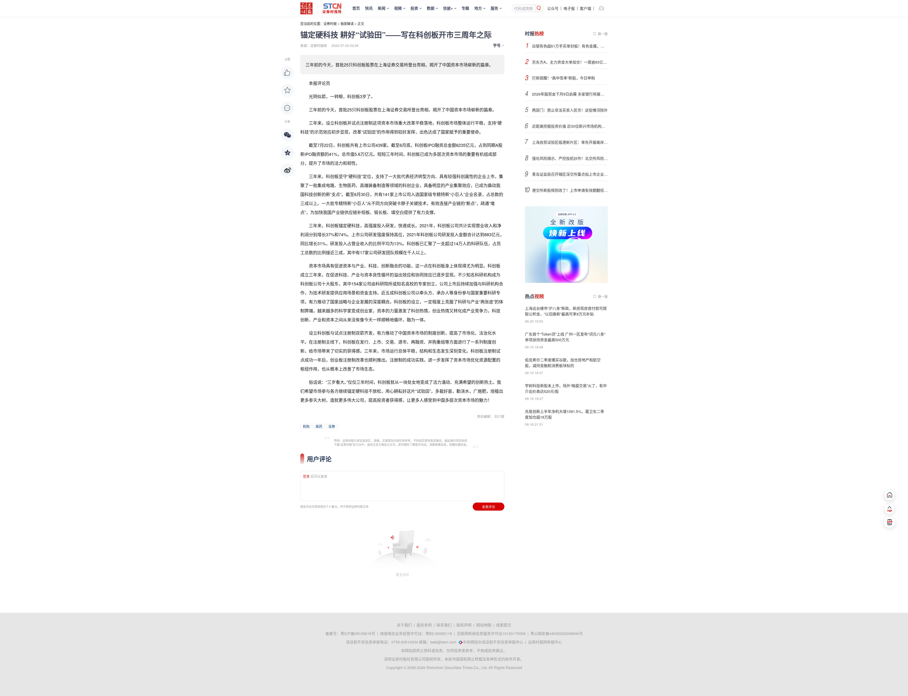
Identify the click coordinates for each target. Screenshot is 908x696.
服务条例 (424, 625)
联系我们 (444, 625)
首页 (356, 8)
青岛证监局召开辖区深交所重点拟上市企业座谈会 (570, 174)
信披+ (448, 8)
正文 (361, 23)
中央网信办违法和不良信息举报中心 (493, 642)
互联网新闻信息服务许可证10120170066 (491, 633)
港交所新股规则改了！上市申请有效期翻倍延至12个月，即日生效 (570, 190)
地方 (478, 8)
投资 (414, 8)
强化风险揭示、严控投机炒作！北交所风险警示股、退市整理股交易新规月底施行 (570, 158)
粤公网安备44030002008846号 (556, 633)
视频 (398, 8)
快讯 (369, 8)
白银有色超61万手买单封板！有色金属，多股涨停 (570, 46)
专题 (465, 8)
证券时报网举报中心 (545, 642)
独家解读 (347, 23)
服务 (494, 8)
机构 (306, 426)
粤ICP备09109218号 (357, 633)
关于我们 (404, 625)
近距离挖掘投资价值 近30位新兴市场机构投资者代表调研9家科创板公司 (570, 126)
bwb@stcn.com (443, 642)
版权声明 (463, 625)
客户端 (585, 8)
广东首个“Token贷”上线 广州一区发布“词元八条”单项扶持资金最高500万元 (565, 336)
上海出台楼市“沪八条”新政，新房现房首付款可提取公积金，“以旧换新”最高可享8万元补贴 (566, 311)
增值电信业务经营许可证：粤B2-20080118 (416, 633)
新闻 (381, 8)
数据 (430, 8)
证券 (331, 426)
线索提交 (503, 625)
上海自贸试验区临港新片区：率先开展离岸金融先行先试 (570, 142)
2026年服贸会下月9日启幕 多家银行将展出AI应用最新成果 (570, 94)
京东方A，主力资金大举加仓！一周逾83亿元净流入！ (570, 62)
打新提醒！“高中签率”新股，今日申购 (563, 78)
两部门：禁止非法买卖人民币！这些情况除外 (570, 110)
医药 (319, 426)
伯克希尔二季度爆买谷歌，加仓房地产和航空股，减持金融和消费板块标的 (563, 362)
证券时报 (330, 23)
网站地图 (483, 625)
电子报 (569, 8)
